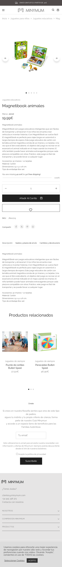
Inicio (4, 18)
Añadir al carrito (28, 198)
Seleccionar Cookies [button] (14, 560)
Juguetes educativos (42, 18)
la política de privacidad (35, 454)
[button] (5, 336)
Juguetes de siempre (15, 361)
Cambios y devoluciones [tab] (50, 243)
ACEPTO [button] (32, 560)
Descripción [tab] (7, 243)
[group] (15, 341)
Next (56, 58)
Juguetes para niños (19, 18)
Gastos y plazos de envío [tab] (26, 243)
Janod (11, 114)
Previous (5, 58)
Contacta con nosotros (13, 502)
